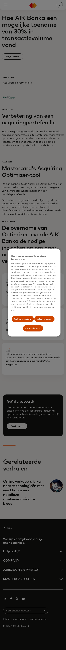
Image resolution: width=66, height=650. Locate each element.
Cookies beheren (33, 328)
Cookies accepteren (22, 319)
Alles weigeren (44, 319)
